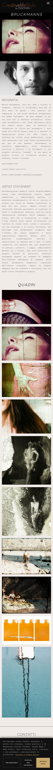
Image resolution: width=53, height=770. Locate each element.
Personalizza (11, 763)
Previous (9, 25)
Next (49, 25)
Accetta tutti (43, 763)
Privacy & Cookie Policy (27, 755)
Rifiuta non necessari (28, 762)
